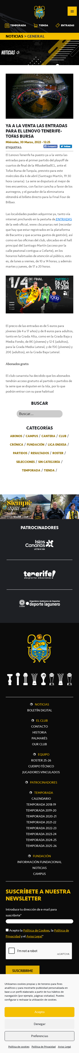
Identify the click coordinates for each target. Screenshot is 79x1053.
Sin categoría (49, 461)
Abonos (16, 436)
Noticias (42, 704)
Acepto (39, 1012)
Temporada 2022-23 (41, 828)
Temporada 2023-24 (41, 834)
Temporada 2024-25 (41, 840)
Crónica (16, 444)
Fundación (35, 444)
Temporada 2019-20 (41, 810)
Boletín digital (39, 710)
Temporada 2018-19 (41, 804)
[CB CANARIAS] (39, 3)
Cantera (48, 436)
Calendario (41, 798)
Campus (32, 436)
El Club (42, 720)
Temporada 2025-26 (41, 845)
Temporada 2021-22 (41, 822)
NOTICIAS (15, 36)
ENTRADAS (63, 219)
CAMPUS (39, 873)
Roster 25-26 (41, 760)
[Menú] (72, 11)
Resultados (40, 453)
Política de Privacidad (44, 1047)
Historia (39, 732)
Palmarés (39, 738)
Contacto (39, 726)
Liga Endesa (57, 444)
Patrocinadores (43, 782)
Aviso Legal (64, 1047)
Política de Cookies (36, 930)
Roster (57, 453)
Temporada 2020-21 (41, 816)
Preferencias (39, 1036)
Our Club (39, 744)
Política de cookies (18, 1047)
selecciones (25, 461)
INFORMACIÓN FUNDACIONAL (39, 862)
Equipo (43, 754)
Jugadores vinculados (41, 772)
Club (62, 436)
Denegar (39, 1024)
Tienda (49, 470)
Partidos (20, 453)
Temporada (31, 470)
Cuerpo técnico (41, 766)
